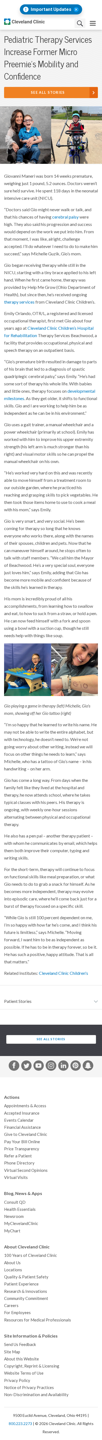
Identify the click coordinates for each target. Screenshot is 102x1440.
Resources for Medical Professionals (37, 1320)
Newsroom (14, 1216)
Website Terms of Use (24, 1373)
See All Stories (48, 92)
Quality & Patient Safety (26, 1276)
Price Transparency (21, 1148)
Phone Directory (19, 1163)
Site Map (12, 1351)
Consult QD (15, 1202)
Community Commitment (26, 1298)
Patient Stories (18, 1001)
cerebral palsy (65, 217)
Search (80, 23)
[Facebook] (14, 1066)
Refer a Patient (18, 1155)
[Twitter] (26, 1066)
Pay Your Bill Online (22, 1141)
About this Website (21, 1359)
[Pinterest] (75, 1066)
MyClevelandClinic (21, 1223)
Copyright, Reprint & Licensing (31, 1366)
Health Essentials (20, 1209)
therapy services (19, 302)
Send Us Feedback (20, 1344)
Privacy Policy (17, 1380)
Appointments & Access (25, 1105)
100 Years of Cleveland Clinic (30, 1255)
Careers (11, 1305)
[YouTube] (38, 1066)
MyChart (12, 1230)
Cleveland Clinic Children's (63, 973)
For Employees (17, 1312)
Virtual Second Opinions (26, 1170)
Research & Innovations (25, 1291)
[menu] (93, 23)
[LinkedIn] (63, 1066)
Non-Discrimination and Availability (36, 1394)
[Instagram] (51, 1066)
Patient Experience (21, 1284)
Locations (13, 1269)
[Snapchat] (88, 1066)
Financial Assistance (22, 1127)
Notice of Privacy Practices (29, 1387)
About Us (12, 1262)
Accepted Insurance (21, 1113)
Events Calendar (19, 1120)
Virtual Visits (16, 1177)
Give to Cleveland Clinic (25, 1134)
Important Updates (51, 9)
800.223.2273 (20, 1423)
